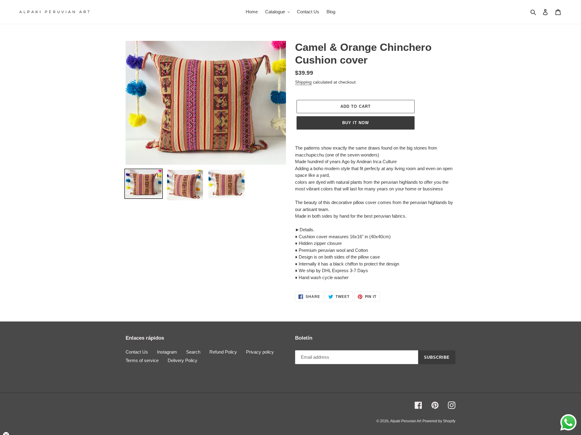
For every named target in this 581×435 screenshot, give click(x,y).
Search (193, 351)
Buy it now (355, 122)
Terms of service (142, 360)
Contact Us (137, 351)
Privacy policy (260, 351)
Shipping (303, 82)
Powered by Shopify (438, 421)
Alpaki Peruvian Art (405, 421)
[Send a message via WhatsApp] (568, 422)
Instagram (167, 351)
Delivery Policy (182, 360)
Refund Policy (223, 351)
